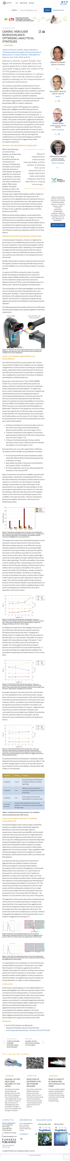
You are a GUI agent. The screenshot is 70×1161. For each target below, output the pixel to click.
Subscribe (63, 4)
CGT (17, 3)
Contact (22, 1130)
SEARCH (14, 10)
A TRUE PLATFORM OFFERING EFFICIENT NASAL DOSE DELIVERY (13, 1044)
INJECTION (23, 3)
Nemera (58, 96)
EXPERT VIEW (31, 1076)
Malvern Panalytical (58, 129)
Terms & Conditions (8, 1145)
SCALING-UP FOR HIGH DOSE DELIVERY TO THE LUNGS (32, 1043)
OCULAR (31, 3)
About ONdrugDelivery (26, 1123)
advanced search (58, 10)
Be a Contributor (24, 1125)
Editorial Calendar (25, 1127)
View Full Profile (58, 225)
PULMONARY (8, 45)
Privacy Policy (6, 1147)
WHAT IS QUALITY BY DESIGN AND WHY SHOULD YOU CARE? (56, 1082)
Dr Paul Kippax (58, 125)
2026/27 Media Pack (25, 1128)
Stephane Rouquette (58, 158)
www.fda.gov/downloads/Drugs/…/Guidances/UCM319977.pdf (27, 1030)
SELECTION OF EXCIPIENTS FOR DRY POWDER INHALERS (34, 1082)
